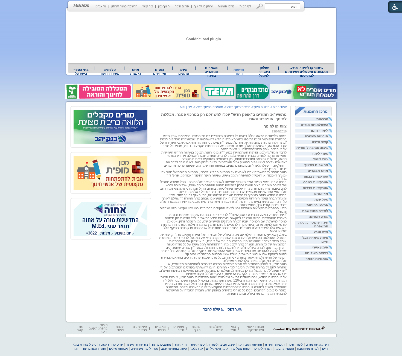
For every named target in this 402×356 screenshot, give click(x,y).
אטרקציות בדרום (315, 188)
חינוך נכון (164, 6)
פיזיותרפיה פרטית (140, 328)
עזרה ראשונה (318, 217)
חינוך (76, 348)
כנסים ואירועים (159, 72)
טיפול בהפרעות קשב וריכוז (98, 328)
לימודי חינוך (319, 130)
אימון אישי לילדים (217, 348)
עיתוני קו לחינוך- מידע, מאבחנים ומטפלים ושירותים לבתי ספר (306, 71)
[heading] (223, 185)
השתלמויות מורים (314, 125)
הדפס (232, 309)
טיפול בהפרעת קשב (174, 348)
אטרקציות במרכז (315, 182)
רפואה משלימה (316, 253)
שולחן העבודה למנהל (264, 71)
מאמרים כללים (160, 328)
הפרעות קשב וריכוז (250, 344)
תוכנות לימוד (120, 328)
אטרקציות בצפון (316, 176)
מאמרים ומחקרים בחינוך (211, 71)
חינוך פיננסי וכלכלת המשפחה (313, 224)
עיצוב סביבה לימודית (312, 148)
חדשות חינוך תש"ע (238, 107)
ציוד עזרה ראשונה (137, 344)
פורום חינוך (182, 6)
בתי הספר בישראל (81, 72)
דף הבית (245, 6)
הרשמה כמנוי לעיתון (124, 6)
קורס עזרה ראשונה (111, 344)
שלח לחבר (211, 309)
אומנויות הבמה (316, 259)
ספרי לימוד (319, 153)
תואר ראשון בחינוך (94, 348)
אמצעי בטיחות (317, 205)
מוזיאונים (321, 194)
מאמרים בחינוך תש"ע (209, 107)
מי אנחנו (100, 6)
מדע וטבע (321, 232)
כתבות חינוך (196, 328)
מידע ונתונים (183, 72)
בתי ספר (233, 328)
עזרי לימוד (320, 159)
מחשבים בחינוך (316, 165)
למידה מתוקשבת (315, 211)
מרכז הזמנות (226, 6)
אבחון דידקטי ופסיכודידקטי (255, 328)
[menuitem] (306, 71)
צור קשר (147, 6)
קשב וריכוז (320, 142)
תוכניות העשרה (316, 136)
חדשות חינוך (239, 72)
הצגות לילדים (263, 348)
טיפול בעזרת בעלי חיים (314, 240)
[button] (260, 6)
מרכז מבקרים (318, 171)
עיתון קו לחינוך (203, 6)
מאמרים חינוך (178, 328)
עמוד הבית (280, 107)
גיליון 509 (186, 107)
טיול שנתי (320, 199)
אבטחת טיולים (118, 348)
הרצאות (322, 119)
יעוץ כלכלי (196, 348)
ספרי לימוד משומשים (144, 348)
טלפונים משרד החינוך (110, 72)
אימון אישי (320, 247)
